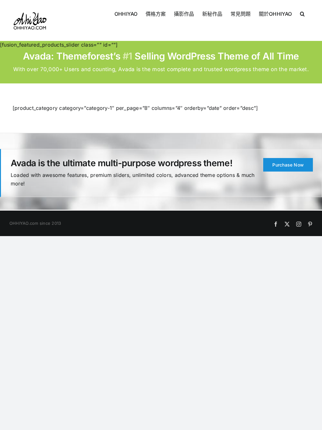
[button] (302, 13)
